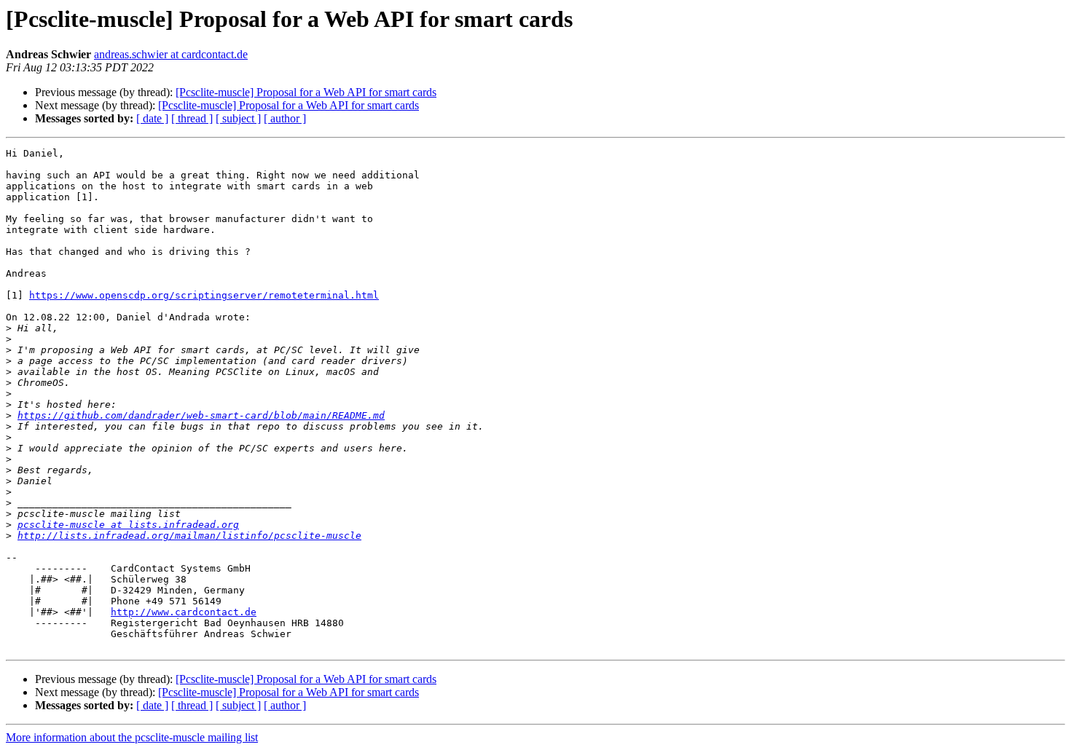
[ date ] (152, 118)
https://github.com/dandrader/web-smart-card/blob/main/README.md (201, 415)
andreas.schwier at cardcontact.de (171, 54)
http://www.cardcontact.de (183, 612)
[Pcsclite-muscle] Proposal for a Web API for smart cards (306, 92)
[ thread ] (192, 118)
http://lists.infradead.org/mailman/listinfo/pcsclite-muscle (189, 535)
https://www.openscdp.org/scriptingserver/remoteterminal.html (204, 295)
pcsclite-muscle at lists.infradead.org (128, 524)
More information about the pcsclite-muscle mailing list (132, 737)
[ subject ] (238, 118)
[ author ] (285, 118)
